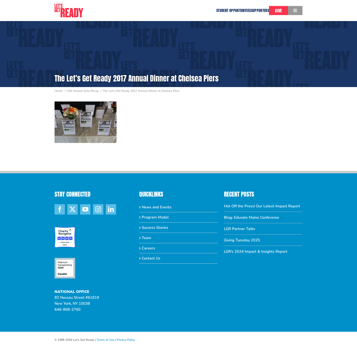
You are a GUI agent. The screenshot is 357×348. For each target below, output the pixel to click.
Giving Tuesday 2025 (242, 240)
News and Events (156, 207)
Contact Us (151, 258)
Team (146, 237)
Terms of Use (105, 340)
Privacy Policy (126, 340)
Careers (148, 248)
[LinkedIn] (111, 209)
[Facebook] (60, 209)
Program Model (155, 217)
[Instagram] (98, 209)
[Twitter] (72, 209)
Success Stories (155, 227)
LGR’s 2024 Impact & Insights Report (255, 251)
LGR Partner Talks (239, 229)
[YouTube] (85, 209)
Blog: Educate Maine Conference (251, 217)
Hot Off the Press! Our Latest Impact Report (262, 206)
